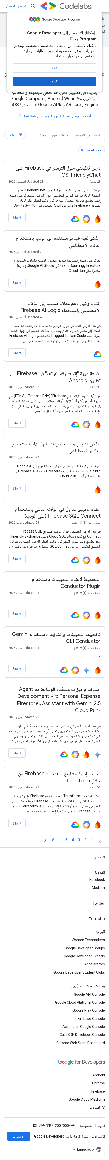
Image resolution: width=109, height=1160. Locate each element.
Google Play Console (88, 1010)
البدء (55, 81)
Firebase (94, 150)
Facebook (97, 880)
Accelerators (94, 964)
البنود (101, 1126)
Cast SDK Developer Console (82, 1035)
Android (98, 1075)
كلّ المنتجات (97, 1107)
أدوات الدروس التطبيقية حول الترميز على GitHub (54, 116)
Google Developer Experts (84, 956)
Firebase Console (91, 1019)
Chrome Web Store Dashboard (80, 1043)
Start (17, 217)
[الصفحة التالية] (45, 840)
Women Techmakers (88, 940)
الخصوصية (86, 1126)
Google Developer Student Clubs (79, 972)
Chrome (98, 1083)
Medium (98, 888)
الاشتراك (18, 1136)
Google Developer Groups (85, 948)
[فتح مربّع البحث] (33, 6)
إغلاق (54, 68)
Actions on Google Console (83, 1027)
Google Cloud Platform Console (80, 1002)
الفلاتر (15, 134)
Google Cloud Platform (87, 1099)
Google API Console (89, 994)
